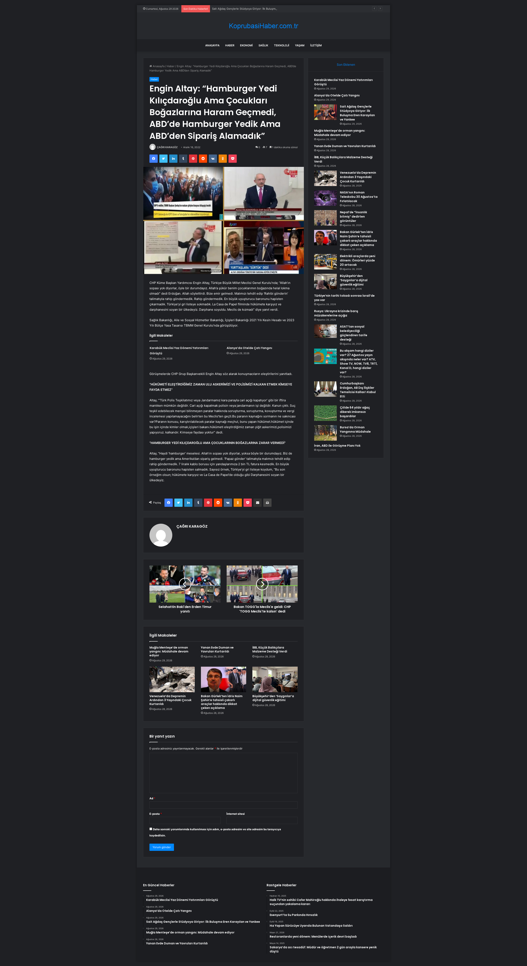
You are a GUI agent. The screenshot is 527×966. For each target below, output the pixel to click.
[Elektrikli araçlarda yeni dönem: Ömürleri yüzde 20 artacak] (325, 261)
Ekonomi (246, 45)
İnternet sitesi (235, 813)
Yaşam (299, 45)
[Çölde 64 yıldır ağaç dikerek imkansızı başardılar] (325, 413)
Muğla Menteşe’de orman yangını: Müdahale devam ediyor (168, 651)
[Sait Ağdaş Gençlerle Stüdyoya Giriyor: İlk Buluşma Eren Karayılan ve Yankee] (325, 112)
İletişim (316, 45)
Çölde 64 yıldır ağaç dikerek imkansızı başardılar (355, 411)
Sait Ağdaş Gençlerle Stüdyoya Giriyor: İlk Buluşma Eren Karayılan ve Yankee (261, 8)
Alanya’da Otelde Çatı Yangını (249, 348)
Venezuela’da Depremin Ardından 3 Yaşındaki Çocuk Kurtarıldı (170, 700)
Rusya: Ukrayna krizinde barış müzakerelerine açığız (336, 313)
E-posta (155, 813)
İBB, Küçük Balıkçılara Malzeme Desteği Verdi (269, 649)
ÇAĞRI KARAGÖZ (167, 147)
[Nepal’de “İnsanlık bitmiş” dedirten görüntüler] (325, 218)
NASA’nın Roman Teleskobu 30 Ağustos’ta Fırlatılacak (359, 196)
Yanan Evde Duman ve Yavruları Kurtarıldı (217, 649)
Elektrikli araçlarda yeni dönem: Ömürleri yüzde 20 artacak (357, 260)
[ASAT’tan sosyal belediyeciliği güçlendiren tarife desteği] (325, 331)
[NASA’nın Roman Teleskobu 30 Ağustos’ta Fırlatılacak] (325, 198)
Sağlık (263, 45)
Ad (152, 798)
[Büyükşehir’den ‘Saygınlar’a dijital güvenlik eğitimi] (275, 679)
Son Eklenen (346, 65)
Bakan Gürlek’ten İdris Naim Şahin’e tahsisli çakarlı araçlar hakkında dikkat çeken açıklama (222, 702)
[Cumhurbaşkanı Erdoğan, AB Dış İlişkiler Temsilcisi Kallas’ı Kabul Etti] (325, 389)
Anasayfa (212, 45)
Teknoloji (281, 45)
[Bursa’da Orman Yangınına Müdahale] (325, 433)
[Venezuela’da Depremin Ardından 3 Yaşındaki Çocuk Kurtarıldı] (172, 679)
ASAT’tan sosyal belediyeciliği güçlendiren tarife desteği (353, 333)
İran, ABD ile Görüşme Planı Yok (337, 446)
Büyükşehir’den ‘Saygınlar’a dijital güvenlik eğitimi (273, 698)
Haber (229, 45)
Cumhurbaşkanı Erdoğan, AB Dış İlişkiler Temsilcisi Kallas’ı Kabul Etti (358, 389)
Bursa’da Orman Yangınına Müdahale (355, 429)
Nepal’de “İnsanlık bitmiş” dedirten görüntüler (353, 216)
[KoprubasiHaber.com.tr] (263, 26)
